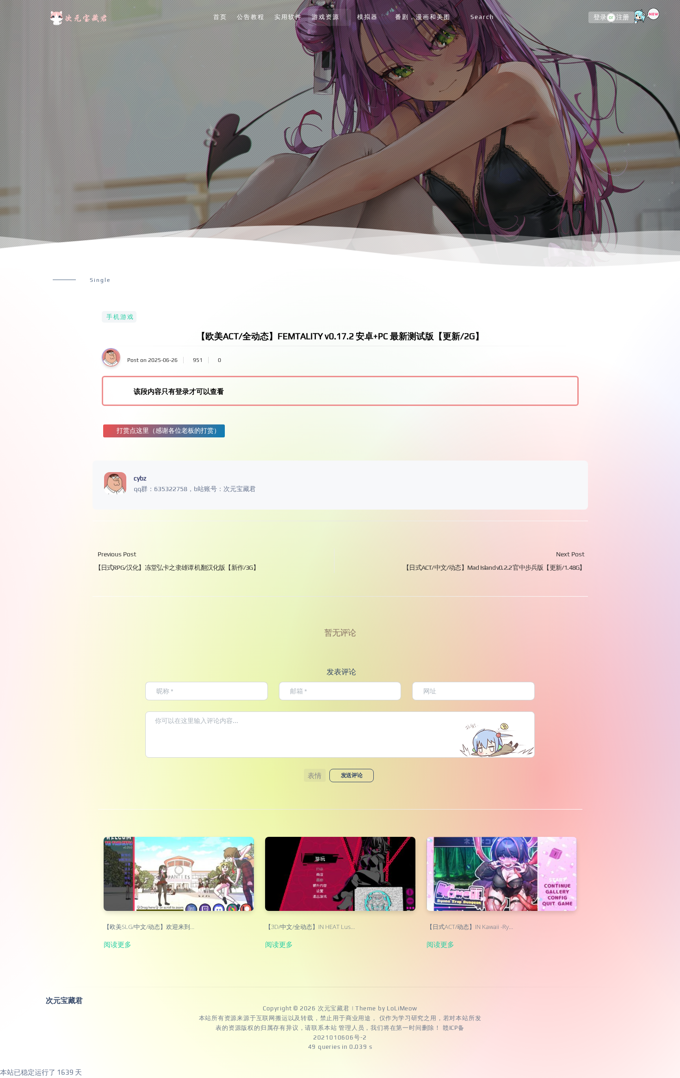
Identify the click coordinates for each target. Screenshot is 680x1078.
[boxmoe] (80, 17)
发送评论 (351, 775)
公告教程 (251, 16)
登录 (599, 17)
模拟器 (367, 16)
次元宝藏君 (334, 1008)
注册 (622, 17)
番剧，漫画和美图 (423, 16)
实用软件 (288, 16)
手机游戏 (120, 316)
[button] (315, 775)
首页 (220, 16)
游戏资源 (326, 16)
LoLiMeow (402, 1008)
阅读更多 (117, 944)
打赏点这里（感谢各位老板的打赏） (168, 430)
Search (482, 16)
